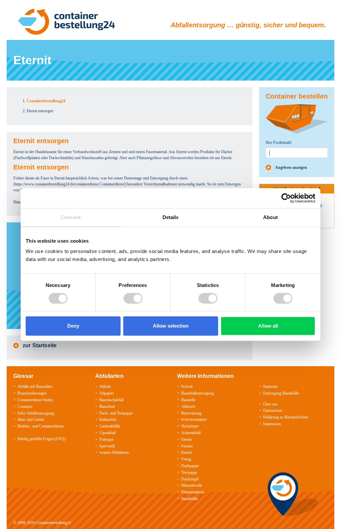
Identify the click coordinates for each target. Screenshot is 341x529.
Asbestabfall (191, 432)
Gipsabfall (107, 432)
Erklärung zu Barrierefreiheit (285, 417)
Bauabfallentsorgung (197, 393)
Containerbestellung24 (53, 522)
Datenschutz (272, 410)
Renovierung (191, 413)
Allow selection (170, 326)
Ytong (186, 459)
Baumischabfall (111, 399)
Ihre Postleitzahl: (279, 142)
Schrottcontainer (194, 419)
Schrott (186, 386)
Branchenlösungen (32, 393)
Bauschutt (107, 406)
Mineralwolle (191, 485)
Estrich (186, 452)
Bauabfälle (189, 498)
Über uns (270, 404)
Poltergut (106, 439)
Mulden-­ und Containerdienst (40, 426)
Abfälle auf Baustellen (34, 386)
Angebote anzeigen (291, 167)
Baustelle (188, 399)
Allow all (268, 326)
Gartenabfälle (109, 426)
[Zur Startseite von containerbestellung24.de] (66, 22)
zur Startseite (40, 345)
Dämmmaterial (192, 492)
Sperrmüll (107, 446)
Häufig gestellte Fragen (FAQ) (41, 438)
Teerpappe (125, 413)
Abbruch (188, 406)
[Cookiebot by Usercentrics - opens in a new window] (286, 198)
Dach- (104, 413)
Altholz (105, 386)
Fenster (187, 446)
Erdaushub (107, 419)
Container (25, 406)
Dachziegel (189, 479)
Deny (73, 326)
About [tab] (270, 217)
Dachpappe (190, 465)
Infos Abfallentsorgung (35, 413)
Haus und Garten (30, 419)
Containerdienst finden (35, 399)
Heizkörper (190, 426)
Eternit (186, 439)
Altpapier (106, 393)
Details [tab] (171, 217)
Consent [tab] (71, 217)
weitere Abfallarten (114, 452)
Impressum (272, 423)
